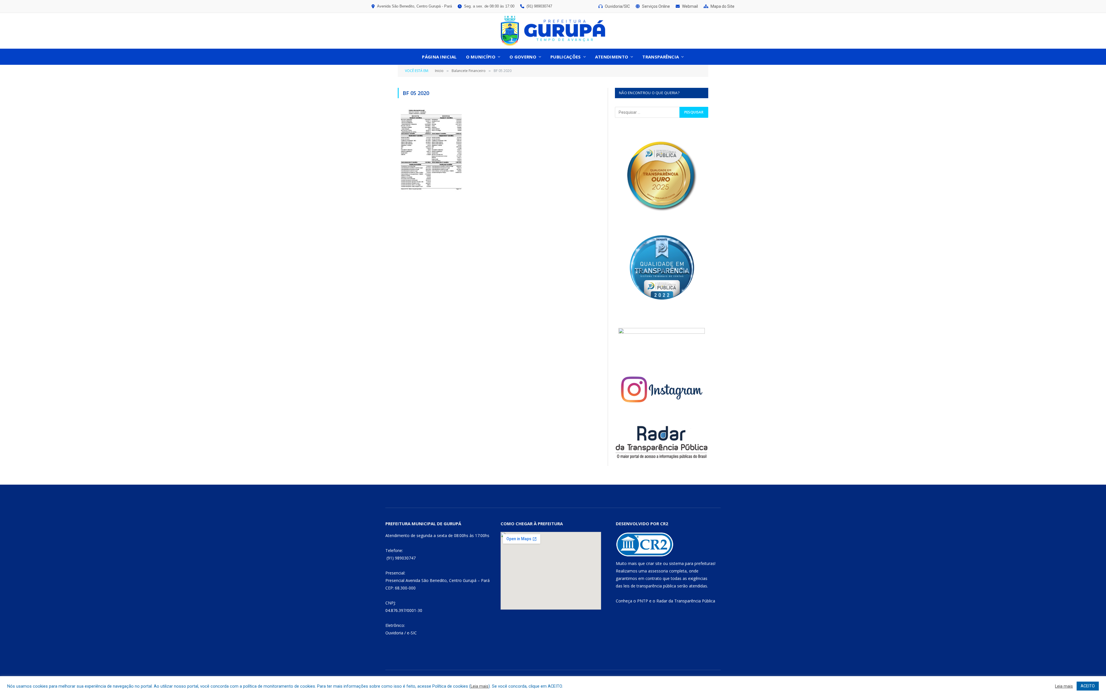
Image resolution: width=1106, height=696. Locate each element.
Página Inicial (439, 57)
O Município (480, 57)
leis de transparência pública (650, 586)
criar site (654, 563)
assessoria (658, 571)
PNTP (642, 601)
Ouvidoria (394, 633)
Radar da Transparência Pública (685, 601)
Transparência (660, 57)
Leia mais (479, 686)
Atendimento (611, 57)
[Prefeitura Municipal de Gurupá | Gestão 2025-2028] (553, 31)
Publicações (565, 57)
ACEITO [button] (1088, 686)
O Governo (523, 57)
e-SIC (412, 633)
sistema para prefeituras (692, 563)
